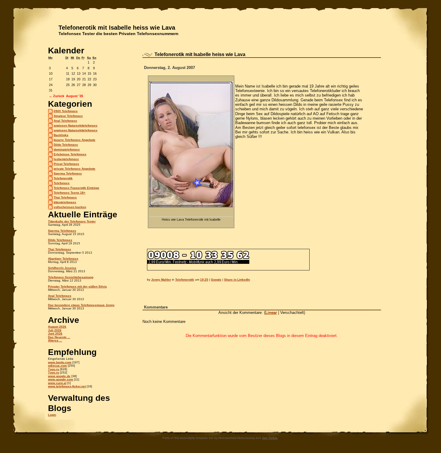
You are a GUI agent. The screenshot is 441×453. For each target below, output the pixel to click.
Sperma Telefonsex (68, 173)
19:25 (204, 279)
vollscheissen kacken (70, 207)
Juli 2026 (55, 330)
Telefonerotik (63, 178)
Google (216, 279)
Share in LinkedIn (237, 279)
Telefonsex (62, 183)
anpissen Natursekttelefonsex (76, 125)
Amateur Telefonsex (68, 116)
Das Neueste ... (59, 337)
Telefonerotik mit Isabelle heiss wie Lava (116, 27)
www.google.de (59, 376)
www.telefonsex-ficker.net (67, 386)
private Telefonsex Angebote (74, 168)
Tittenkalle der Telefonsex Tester (72, 221)
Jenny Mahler (161, 279)
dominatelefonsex (67, 149)
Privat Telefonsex (66, 163)
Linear (271, 312)
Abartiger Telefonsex (63, 258)
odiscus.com (57, 365)
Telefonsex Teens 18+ (70, 192)
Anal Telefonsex (65, 120)
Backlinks (61, 135)
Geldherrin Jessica (62, 268)
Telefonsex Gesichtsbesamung (70, 277)
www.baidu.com (59, 362)
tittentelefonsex (65, 202)
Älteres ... (55, 340)
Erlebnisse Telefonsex (70, 154)
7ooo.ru (53, 369)
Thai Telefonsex (65, 197)
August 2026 (57, 326)
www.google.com (60, 379)
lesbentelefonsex (66, 159)
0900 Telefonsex (66, 111)
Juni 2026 (55, 333)
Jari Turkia (270, 438)
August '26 (74, 96)
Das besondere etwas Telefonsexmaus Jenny (81, 305)
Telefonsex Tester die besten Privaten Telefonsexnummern (118, 33)
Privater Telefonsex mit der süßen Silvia (77, 286)
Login (52, 414)
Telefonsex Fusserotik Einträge (76, 187)
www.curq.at (57, 383)
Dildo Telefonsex (66, 144)
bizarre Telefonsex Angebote (74, 140)
